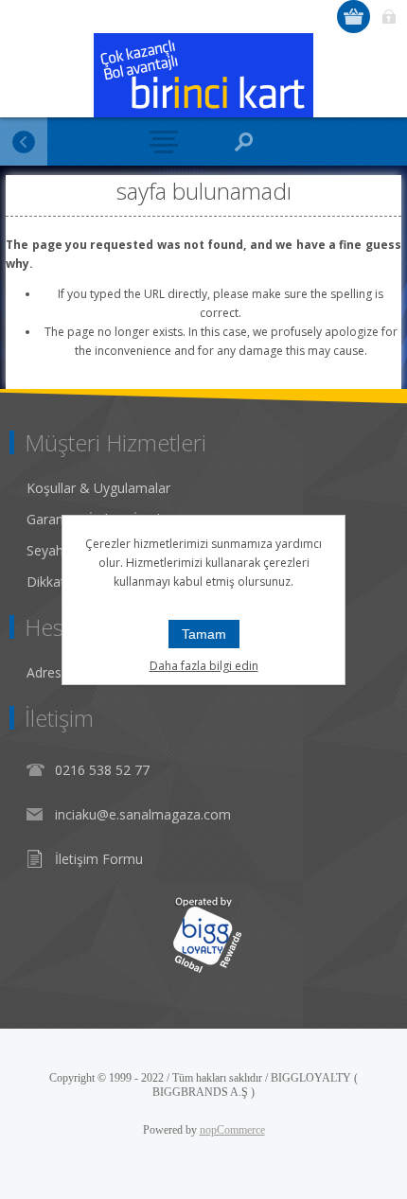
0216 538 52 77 (102, 770)
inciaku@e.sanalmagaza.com (143, 814)
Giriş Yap (388, 16)
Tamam (204, 634)
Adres (44, 672)
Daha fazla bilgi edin (204, 666)
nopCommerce (232, 1130)
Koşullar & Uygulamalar (98, 488)
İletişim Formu (99, 859)
